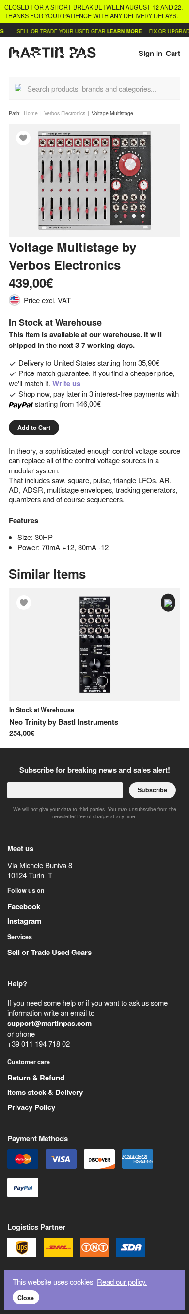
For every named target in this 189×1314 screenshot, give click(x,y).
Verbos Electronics (64, 113)
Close (25, 1297)
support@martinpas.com (49, 1023)
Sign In (150, 53)
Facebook (23, 906)
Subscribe (152, 790)
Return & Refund (35, 1077)
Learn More (118, 31)
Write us (66, 383)
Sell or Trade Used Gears (49, 952)
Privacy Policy (31, 1107)
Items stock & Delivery (45, 1092)
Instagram (24, 920)
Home (31, 113)
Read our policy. (122, 1281)
